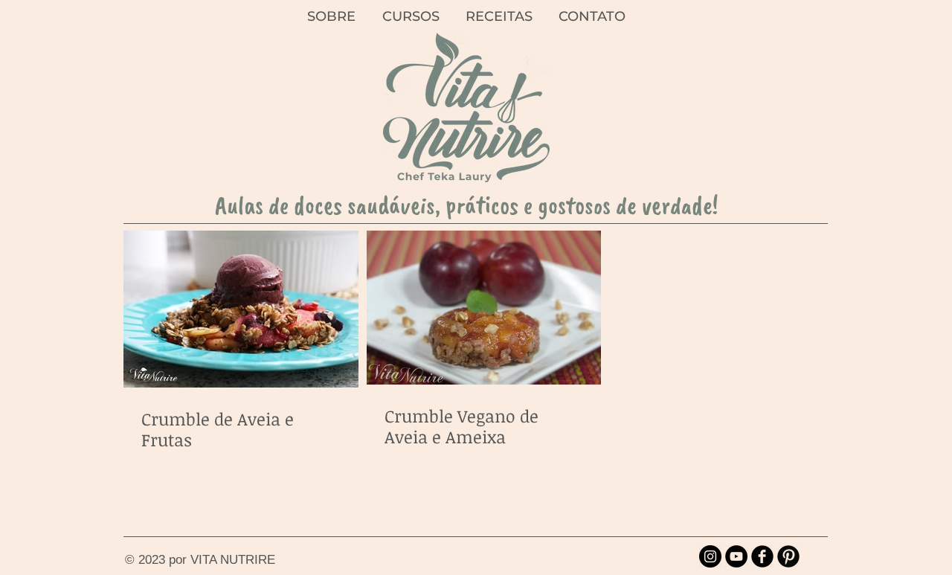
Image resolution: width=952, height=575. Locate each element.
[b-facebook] (762, 556)
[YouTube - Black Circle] (736, 556)
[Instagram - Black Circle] (710, 556)
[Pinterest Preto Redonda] (788, 556)
